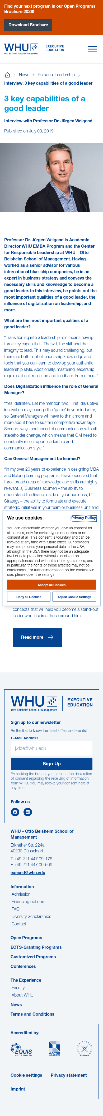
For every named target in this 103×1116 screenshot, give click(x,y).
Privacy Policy (83, 518)
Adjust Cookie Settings (74, 597)
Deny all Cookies (28, 597)
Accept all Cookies (51, 585)
